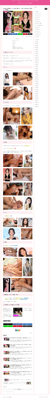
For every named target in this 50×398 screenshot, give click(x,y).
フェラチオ (14, 42)
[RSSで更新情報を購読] (19, 330)
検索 (35, 7)
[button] (30, 34)
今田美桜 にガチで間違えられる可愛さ (18, 48)
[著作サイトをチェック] (16, 330)
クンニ (14, 41)
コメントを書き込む (18, 389)
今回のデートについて (16, 40)
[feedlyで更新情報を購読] (17, 330)
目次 (16, 38)
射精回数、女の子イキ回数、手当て (17, 47)
